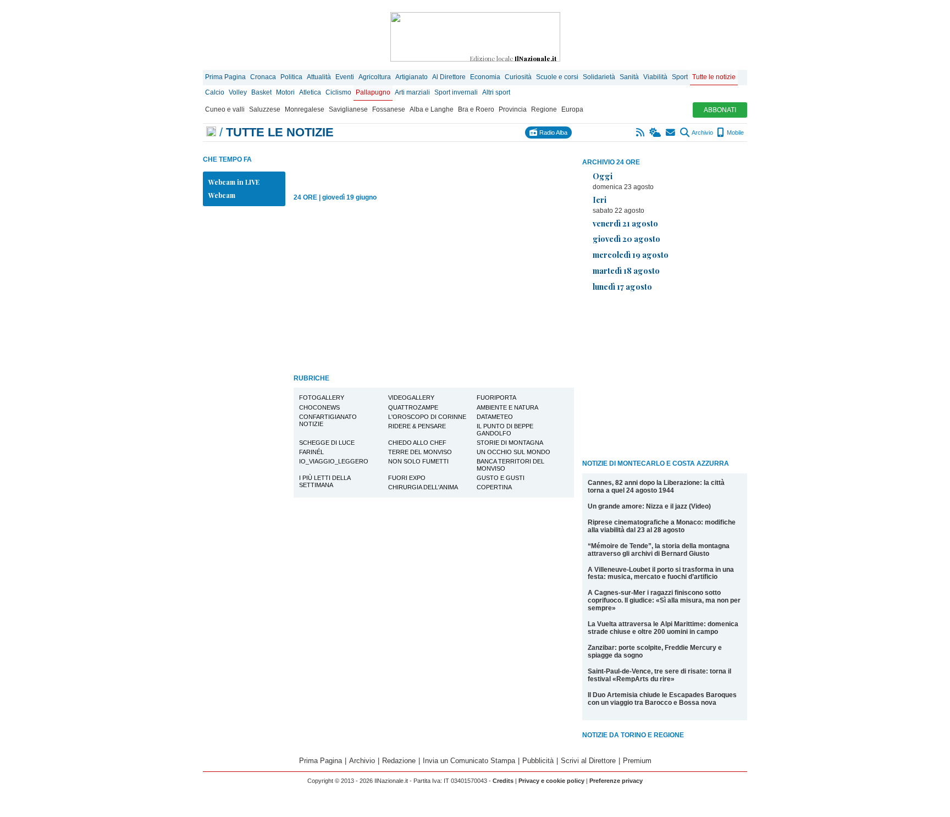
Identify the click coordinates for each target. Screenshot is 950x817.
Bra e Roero (476, 109)
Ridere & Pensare (417, 426)
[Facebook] (580, 132)
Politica (291, 77)
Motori (285, 92)
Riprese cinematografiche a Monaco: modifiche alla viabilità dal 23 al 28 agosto (662, 526)
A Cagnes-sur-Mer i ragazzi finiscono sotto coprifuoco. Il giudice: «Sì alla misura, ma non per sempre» (664, 600)
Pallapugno (373, 92)
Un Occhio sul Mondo (513, 452)
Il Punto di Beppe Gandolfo (505, 430)
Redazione (399, 761)
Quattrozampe (413, 407)
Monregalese (304, 109)
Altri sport (496, 92)
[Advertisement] (664, 377)
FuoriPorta (496, 397)
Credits (503, 780)
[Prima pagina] (211, 132)
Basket (261, 92)
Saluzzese (264, 109)
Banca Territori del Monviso (510, 465)
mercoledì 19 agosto (631, 254)
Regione (544, 109)
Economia (485, 77)
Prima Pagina (225, 77)
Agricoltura (374, 77)
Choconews (319, 407)
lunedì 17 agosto (622, 286)
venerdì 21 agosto (625, 223)
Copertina (494, 487)
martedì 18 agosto (626, 270)
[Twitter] (604, 132)
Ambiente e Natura (507, 407)
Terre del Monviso (420, 452)
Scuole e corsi (557, 77)
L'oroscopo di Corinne (427, 416)
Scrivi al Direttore (588, 761)
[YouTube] (616, 132)
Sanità (629, 77)
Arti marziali (412, 92)
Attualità (319, 77)
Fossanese (388, 109)
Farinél (311, 452)
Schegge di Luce (327, 442)
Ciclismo (338, 92)
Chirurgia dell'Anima (423, 487)
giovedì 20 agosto (626, 238)
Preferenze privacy (616, 780)
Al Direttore (449, 77)
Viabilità (655, 77)
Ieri (599, 199)
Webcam (221, 195)
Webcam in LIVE (233, 182)
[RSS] (640, 132)
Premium (637, 761)
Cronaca (263, 77)
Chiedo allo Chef (417, 442)
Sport (680, 77)
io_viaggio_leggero (333, 461)
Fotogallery (321, 397)
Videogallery (411, 397)
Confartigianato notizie (328, 420)
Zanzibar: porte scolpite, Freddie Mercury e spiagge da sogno (655, 651)
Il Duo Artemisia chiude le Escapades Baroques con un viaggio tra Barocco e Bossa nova (662, 698)
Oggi (602, 175)
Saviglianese (348, 109)
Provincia (513, 109)
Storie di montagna (510, 442)
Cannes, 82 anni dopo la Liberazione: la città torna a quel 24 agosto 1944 (656, 486)
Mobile (734, 132)
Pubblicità (538, 761)
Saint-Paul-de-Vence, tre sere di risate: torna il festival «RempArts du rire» (659, 675)
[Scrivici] (671, 132)
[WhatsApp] (628, 132)
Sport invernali (456, 92)
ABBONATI (720, 110)
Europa (572, 109)
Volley (238, 92)
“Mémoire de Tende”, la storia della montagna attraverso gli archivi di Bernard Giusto (659, 549)
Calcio (214, 92)
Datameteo (495, 416)
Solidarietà (599, 77)
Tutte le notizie (714, 77)
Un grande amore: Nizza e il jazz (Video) (649, 506)
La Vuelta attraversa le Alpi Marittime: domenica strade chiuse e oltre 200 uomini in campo (663, 628)
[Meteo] (655, 132)
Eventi (344, 77)
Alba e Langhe (432, 109)
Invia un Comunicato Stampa (469, 761)
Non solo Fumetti (418, 461)
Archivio (702, 132)
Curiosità (518, 77)
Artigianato (411, 77)
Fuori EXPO (407, 477)
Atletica (310, 92)
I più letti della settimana (325, 481)
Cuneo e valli (225, 109)
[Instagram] (592, 132)
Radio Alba (552, 132)
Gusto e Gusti (500, 477)
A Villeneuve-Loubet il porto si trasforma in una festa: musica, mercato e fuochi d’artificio (661, 573)
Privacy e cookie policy (551, 780)
